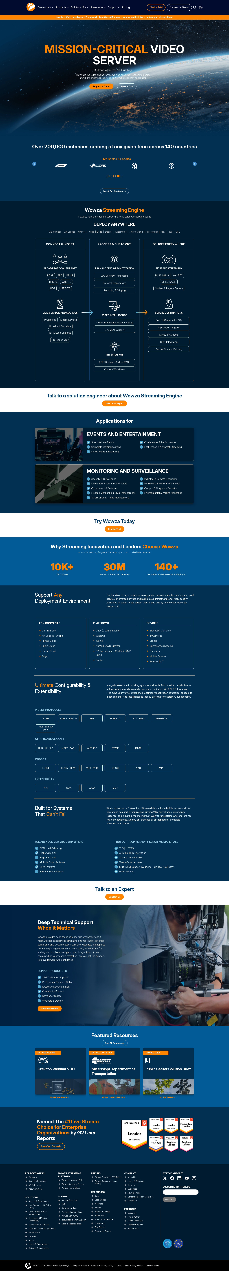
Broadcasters (34, 1232)
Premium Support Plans (71, 1212)
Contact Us (132, 1200)
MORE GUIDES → (168, 1097)
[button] (107, 176)
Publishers (33, 1236)
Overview (32, 1177)
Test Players (100, 1227)
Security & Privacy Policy (102, 1266)
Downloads (99, 1223)
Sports (31, 1240)
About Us (132, 1177)
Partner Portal (134, 1228)
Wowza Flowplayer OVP (72, 1180)
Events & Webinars (136, 1181)
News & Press (134, 1193)
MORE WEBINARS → (60, 1097)
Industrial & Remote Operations (41, 1228)
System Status (153, 1266)
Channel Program (135, 1225)
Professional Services (104, 1219)
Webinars (99, 1204)
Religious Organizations (38, 1248)
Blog (97, 1196)
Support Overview (69, 1200)
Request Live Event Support (73, 1220)
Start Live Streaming (37, 1181)
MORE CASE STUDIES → (114, 1097)
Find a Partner (134, 1217)
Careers (131, 1185)
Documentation (35, 1189)
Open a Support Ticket (71, 1224)
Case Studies (100, 1200)
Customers (132, 1189)
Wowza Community (69, 1216)
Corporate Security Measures (140, 1197)
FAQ (63, 1204)
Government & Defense (38, 1224)
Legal (119, 1266)
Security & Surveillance (38, 1201)
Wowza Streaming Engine (72, 1184)
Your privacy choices (134, 1266)
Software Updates (69, 1208)
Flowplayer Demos (103, 1231)
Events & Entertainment (38, 1244)
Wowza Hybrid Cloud (70, 1188)
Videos (98, 1207)
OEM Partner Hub (135, 1221)
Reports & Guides (102, 1211)
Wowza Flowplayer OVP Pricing (108, 1177)
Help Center (100, 1215)
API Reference (34, 1185)
